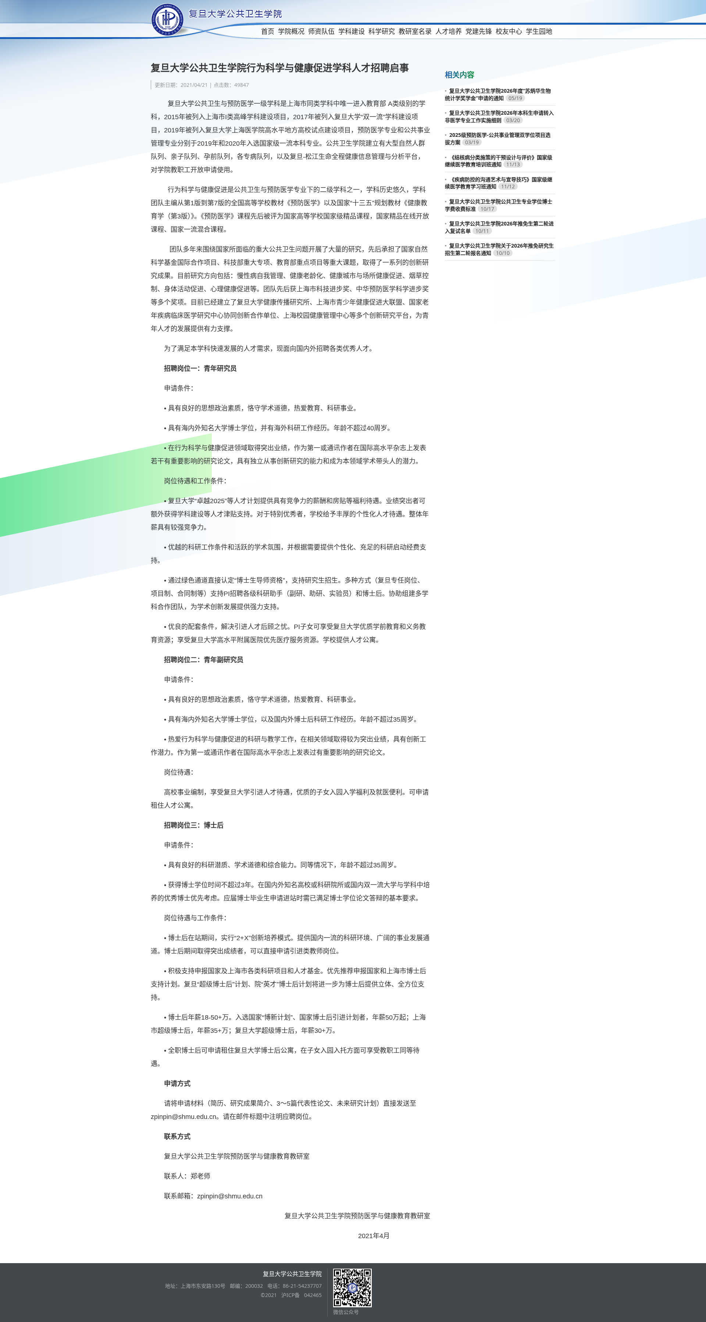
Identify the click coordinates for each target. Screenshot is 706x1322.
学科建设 (351, 31)
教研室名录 (415, 31)
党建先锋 (479, 31)
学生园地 (539, 31)
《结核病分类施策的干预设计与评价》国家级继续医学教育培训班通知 (498, 161)
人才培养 (448, 31)
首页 (267, 31)
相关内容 (459, 75)
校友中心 (509, 31)
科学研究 (381, 31)
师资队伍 (321, 31)
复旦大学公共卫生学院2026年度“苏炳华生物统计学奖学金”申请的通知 (498, 94)
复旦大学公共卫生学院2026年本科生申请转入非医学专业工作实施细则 (499, 116)
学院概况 (291, 31)
